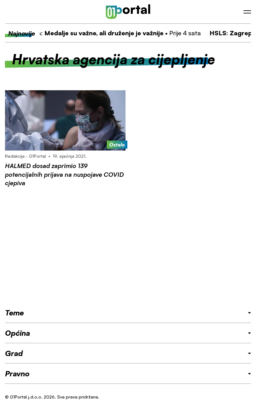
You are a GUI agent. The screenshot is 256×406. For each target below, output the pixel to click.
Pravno (17, 373)
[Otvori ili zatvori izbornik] (247, 12)
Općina (17, 333)
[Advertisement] (128, 247)
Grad (14, 353)
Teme (14, 312)
